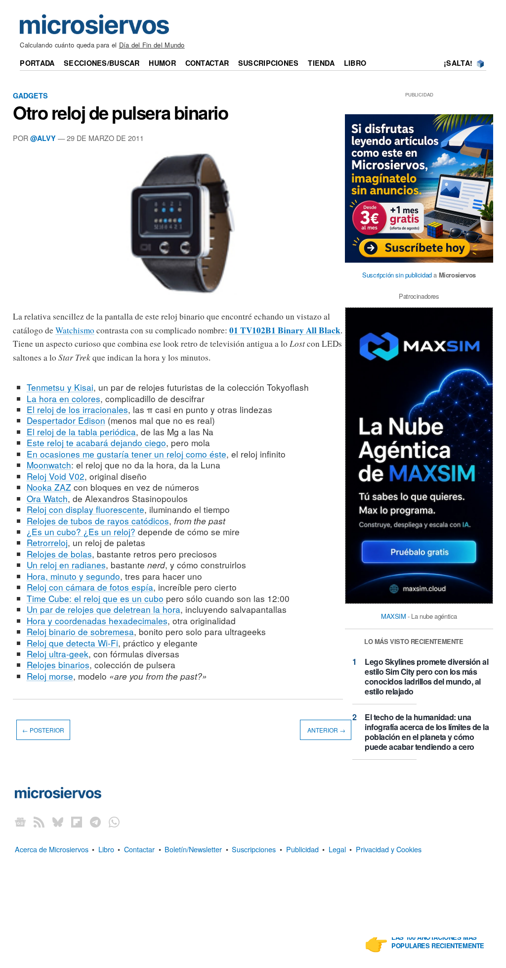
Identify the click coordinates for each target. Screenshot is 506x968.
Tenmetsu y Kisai (60, 387)
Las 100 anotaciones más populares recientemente (437, 941)
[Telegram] (95, 821)
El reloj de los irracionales (77, 409)
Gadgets (30, 95)
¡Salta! (458, 63)
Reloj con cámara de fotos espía (90, 587)
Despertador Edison (66, 420)
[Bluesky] (57, 821)
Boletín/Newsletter (193, 849)
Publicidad (302, 849)
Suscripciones (268, 63)
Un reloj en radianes (66, 564)
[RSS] (39, 821)
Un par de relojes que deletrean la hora (103, 609)
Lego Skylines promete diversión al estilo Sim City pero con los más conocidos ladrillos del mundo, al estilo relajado (426, 676)
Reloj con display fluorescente (85, 509)
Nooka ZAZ (49, 487)
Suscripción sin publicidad (397, 274)
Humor (162, 63)
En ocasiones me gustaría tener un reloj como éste (126, 454)
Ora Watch (47, 498)
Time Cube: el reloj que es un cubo (95, 598)
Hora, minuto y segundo (73, 576)
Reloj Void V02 (55, 476)
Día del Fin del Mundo (152, 44)
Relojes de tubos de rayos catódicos (98, 520)
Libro (355, 63)
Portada (37, 63)
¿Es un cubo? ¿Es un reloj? (81, 531)
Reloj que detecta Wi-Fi (72, 643)
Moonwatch (49, 465)
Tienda (321, 63)
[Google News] (20, 821)
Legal (337, 849)
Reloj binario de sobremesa (80, 631)
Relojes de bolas (59, 554)
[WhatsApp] (114, 821)
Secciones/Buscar (102, 63)
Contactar (207, 63)
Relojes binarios (58, 664)
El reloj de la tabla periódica (81, 431)
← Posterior (43, 730)
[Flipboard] (76, 821)
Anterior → (325, 730)
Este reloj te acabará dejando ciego (96, 442)
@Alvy (43, 138)
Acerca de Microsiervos (51, 849)
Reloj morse (50, 676)
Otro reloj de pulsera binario (120, 112)
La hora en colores (63, 398)
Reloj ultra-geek (57, 653)
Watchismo (74, 330)
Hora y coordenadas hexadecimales (97, 620)
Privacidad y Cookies (389, 849)
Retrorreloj (47, 542)
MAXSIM (393, 616)
